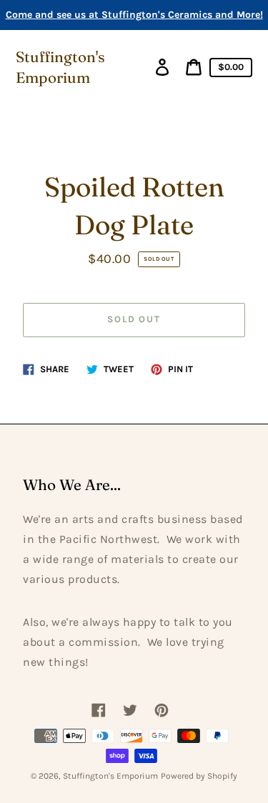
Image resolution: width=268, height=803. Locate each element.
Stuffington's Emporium (60, 67)
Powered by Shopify (199, 776)
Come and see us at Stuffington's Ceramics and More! (134, 15)
